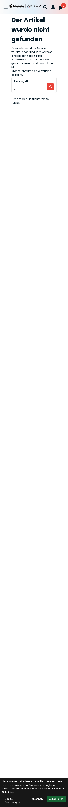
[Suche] (45, 7)
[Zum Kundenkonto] (53, 7)
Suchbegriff (21, 81)
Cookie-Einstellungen (12, 800)
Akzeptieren (56, 798)
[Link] (5, 7)
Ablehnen (37, 798)
